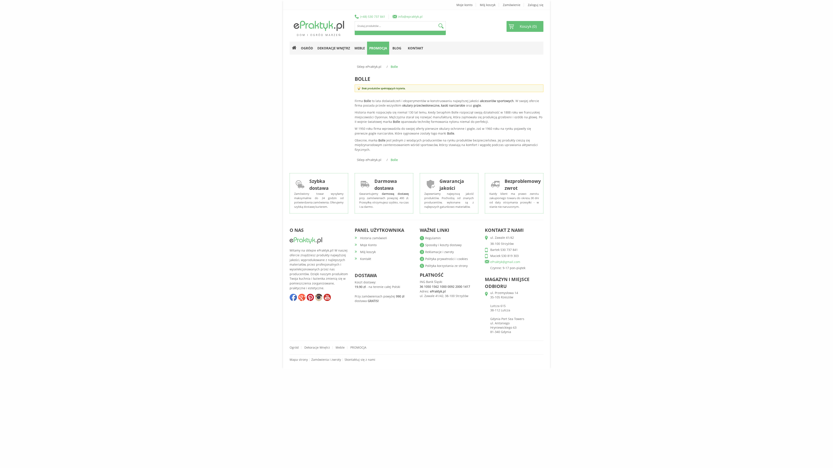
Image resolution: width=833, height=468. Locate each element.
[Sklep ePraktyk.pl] (319, 26)
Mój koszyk (487, 5)
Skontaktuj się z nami (359, 360)
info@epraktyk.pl (410, 17)
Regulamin (433, 238)
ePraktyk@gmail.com (505, 262)
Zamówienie (511, 5)
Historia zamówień (373, 238)
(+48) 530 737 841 (372, 17)
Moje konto (464, 5)
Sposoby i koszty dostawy (443, 245)
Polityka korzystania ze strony (446, 266)
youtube (327, 297)
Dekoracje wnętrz (317, 347)
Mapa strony (299, 360)
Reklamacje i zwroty (439, 252)
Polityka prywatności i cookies (446, 259)
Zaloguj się (535, 5)
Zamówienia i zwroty (326, 360)
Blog (396, 48)
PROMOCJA (358, 347)
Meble (340, 347)
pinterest (310, 297)
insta (318, 297)
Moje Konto (368, 245)
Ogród (294, 347)
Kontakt (415, 48)
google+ (301, 297)
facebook (293, 297)
